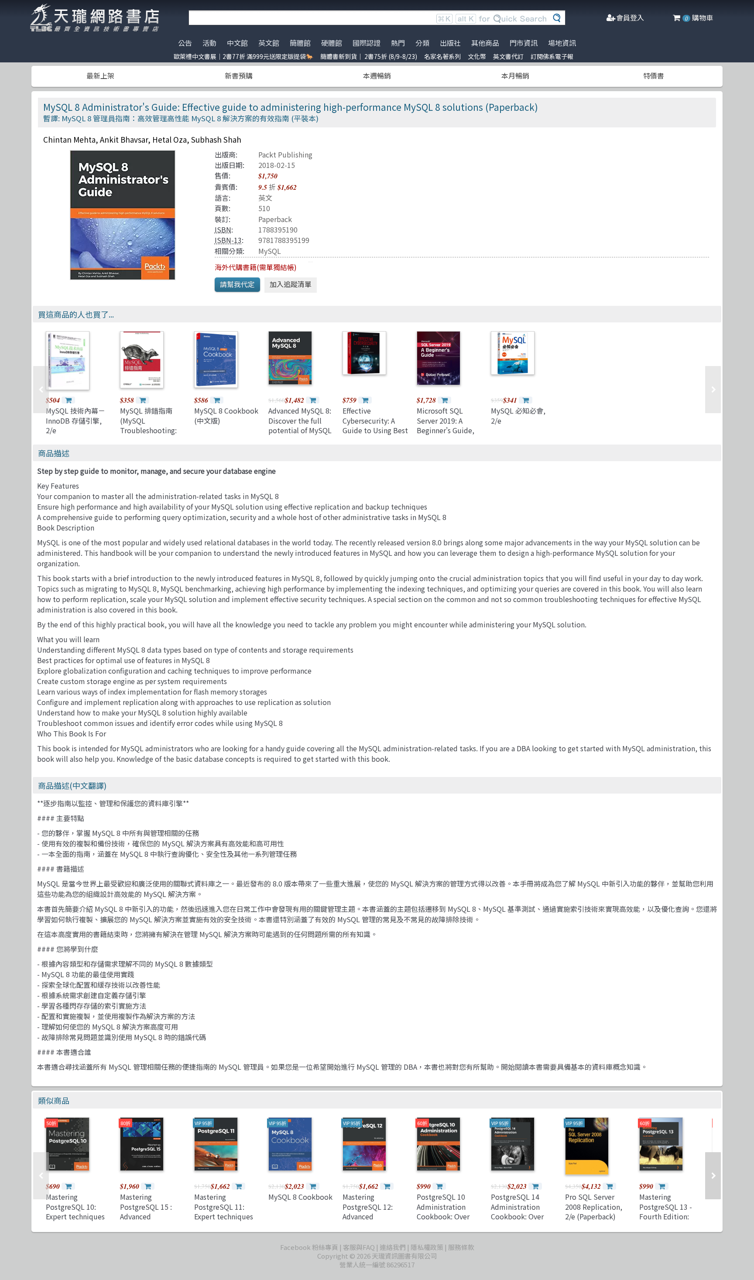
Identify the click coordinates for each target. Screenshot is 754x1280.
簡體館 (300, 43)
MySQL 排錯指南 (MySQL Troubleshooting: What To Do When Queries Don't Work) (149, 435)
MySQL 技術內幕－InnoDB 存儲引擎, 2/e (75, 420)
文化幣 (477, 56)
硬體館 (331, 43)
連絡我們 (393, 1247)
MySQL (269, 251)
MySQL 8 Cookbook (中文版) (226, 415)
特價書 (653, 75)
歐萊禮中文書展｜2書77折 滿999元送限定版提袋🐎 (243, 56)
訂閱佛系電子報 (552, 56)
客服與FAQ (359, 1247)
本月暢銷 (515, 75)
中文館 (237, 43)
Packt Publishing (285, 154)
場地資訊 (562, 43)
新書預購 (239, 75)
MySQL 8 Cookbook (300, 1196)
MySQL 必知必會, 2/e (518, 415)
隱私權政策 (427, 1247)
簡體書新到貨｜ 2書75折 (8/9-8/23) (368, 56)
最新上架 (100, 75)
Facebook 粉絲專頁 (309, 1247)
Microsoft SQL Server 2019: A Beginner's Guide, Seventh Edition (445, 425)
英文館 (268, 43)
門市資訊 (524, 43)
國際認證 (366, 43)
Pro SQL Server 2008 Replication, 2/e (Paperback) (593, 1206)
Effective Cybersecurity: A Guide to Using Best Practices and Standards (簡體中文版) (375, 435)
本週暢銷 (377, 75)
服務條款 (461, 1247)
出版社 (450, 43)
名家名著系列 (442, 56)
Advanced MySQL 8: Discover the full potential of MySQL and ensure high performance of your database (300, 435)
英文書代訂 (508, 56)
